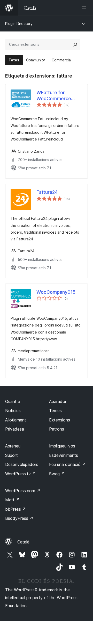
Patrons (56, 429)
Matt (12, 499)
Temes (55, 410)
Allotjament (15, 419)
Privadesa (14, 429)
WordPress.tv (20, 473)
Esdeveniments (63, 455)
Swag (57, 473)
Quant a (12, 401)
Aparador (57, 401)
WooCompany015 (55, 292)
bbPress (15, 509)
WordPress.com (22, 490)
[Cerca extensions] (75, 44)
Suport (11, 455)
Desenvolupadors (21, 464)
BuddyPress (19, 518)
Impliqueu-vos (62, 446)
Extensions (59, 419)
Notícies (13, 410)
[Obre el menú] (84, 8)
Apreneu (12, 446)
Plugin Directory (19, 23)
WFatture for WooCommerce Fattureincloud (53, 96)
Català (23, 542)
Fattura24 (47, 192)
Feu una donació (67, 464)
